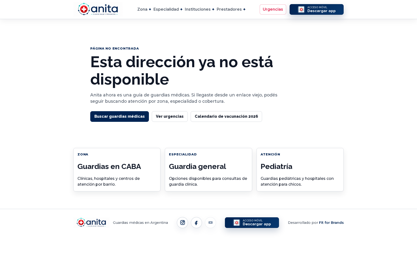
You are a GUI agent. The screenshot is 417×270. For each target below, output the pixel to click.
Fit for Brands (331, 222)
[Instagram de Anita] (182, 222)
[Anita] (98, 9)
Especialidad (166, 9)
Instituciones (198, 9)
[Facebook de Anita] (196, 222)
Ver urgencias (170, 116)
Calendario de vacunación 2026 (226, 116)
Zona (142, 9)
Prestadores (229, 9)
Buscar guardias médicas (119, 116)
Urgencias (273, 9)
